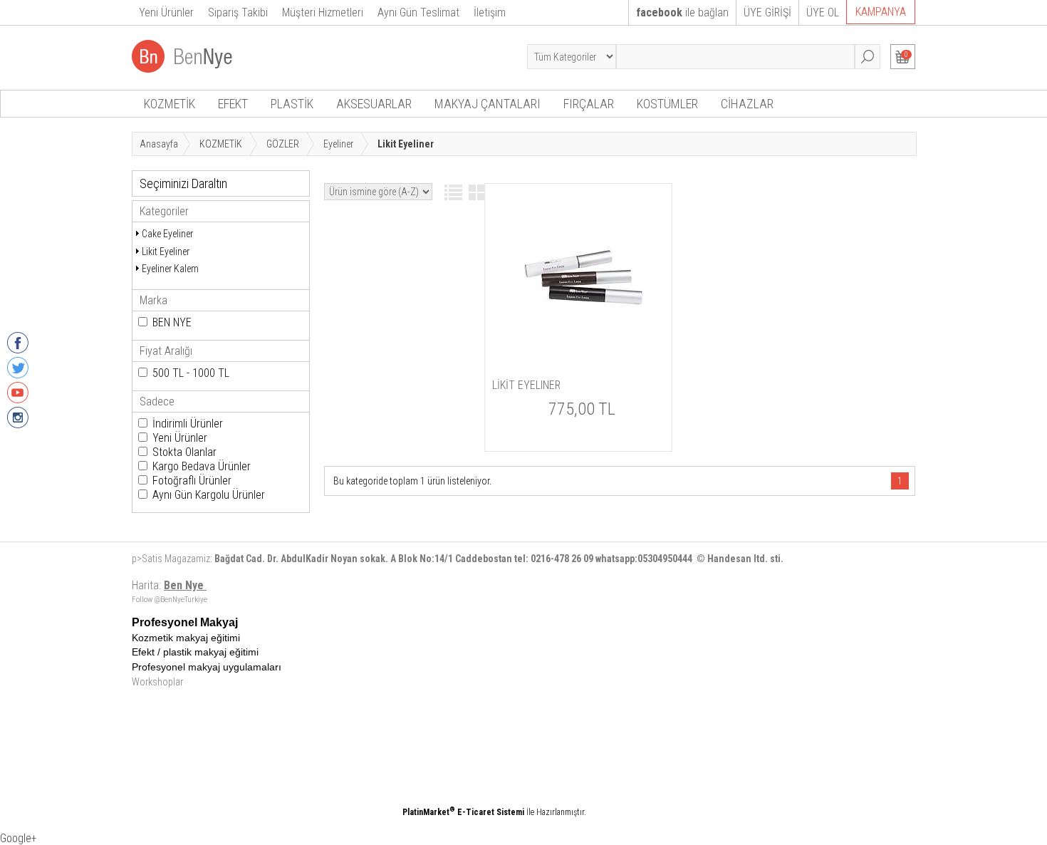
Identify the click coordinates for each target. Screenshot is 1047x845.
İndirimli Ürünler (187, 423)
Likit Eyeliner (165, 251)
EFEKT (233, 103)
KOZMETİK (169, 103)
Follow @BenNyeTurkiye (169, 599)
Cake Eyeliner (167, 233)
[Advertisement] (577, 716)
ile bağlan (682, 12)
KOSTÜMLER (667, 103)
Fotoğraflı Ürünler (191, 480)
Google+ (18, 838)
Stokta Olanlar (184, 452)
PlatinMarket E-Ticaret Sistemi (463, 812)
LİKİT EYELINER (526, 385)
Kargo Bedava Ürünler (201, 466)
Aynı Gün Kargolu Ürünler (208, 495)
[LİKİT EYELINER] (578, 345)
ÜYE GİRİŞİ (767, 12)
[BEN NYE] (183, 69)
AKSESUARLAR (374, 103)
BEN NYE (172, 322)
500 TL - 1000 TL (190, 373)
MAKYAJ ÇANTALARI (487, 103)
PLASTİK (292, 103)
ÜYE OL (822, 12)
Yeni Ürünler (179, 438)
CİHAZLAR (747, 103)
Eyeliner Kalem (170, 268)
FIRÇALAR (588, 103)
